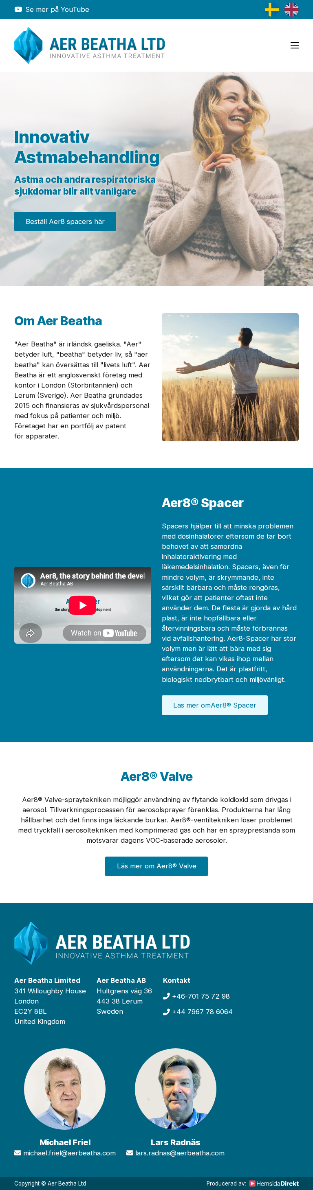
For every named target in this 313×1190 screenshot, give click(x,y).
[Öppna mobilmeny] (295, 45)
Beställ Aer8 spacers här (65, 221)
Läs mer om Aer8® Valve (156, 866)
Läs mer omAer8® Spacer (214, 705)
